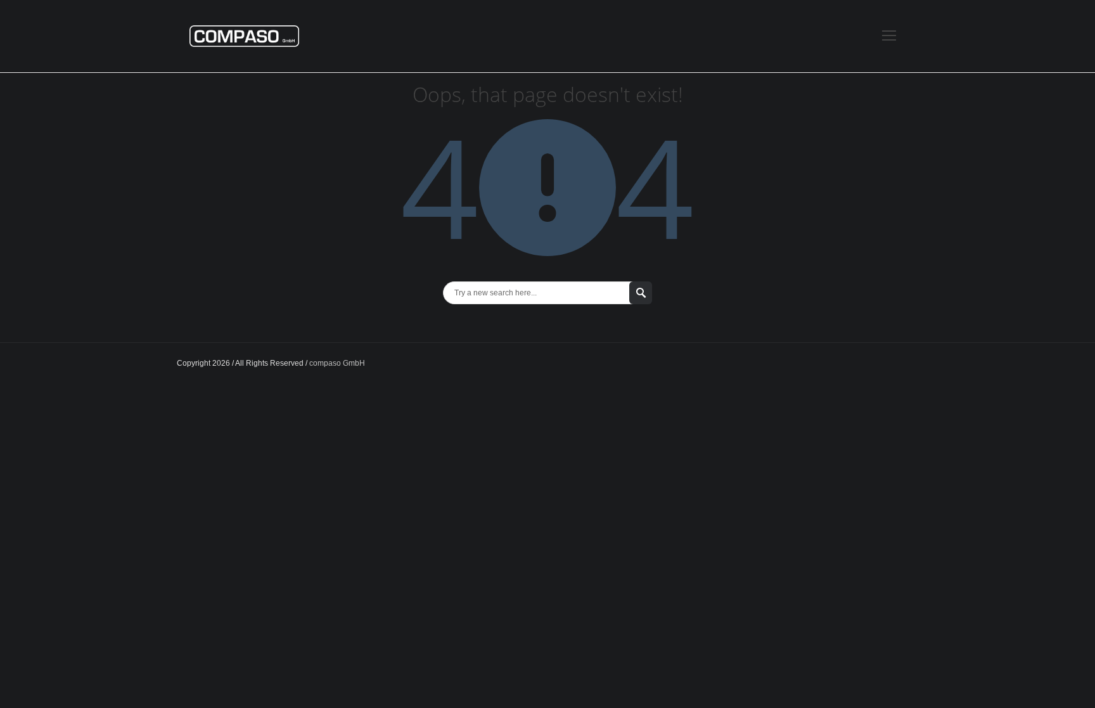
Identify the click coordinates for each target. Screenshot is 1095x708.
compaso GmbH (337, 363)
